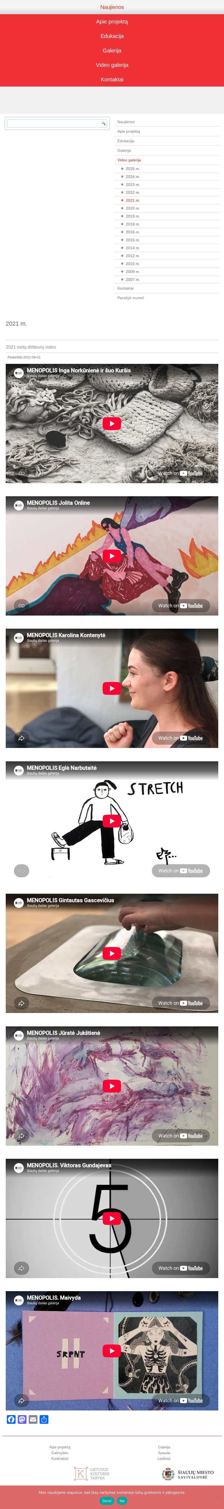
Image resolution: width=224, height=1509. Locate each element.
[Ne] (217, 1497)
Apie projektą (112, 22)
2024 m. (133, 176)
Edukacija (112, 36)
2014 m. (133, 248)
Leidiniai (164, 1459)
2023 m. (133, 184)
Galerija (112, 50)
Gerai (106, 1501)
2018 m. (133, 224)
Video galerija (112, 65)
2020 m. (133, 208)
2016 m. (133, 232)
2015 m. (133, 240)
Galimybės (59, 1453)
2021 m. (133, 200)
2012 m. (133, 256)
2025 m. (133, 169)
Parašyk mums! (130, 298)
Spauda (164, 1453)
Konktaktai (59, 1459)
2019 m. (133, 216)
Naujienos (112, 7)
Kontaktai (112, 79)
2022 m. (133, 192)
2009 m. (133, 271)
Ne (122, 1501)
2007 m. (133, 279)
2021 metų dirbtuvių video (31, 347)
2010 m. (133, 264)
